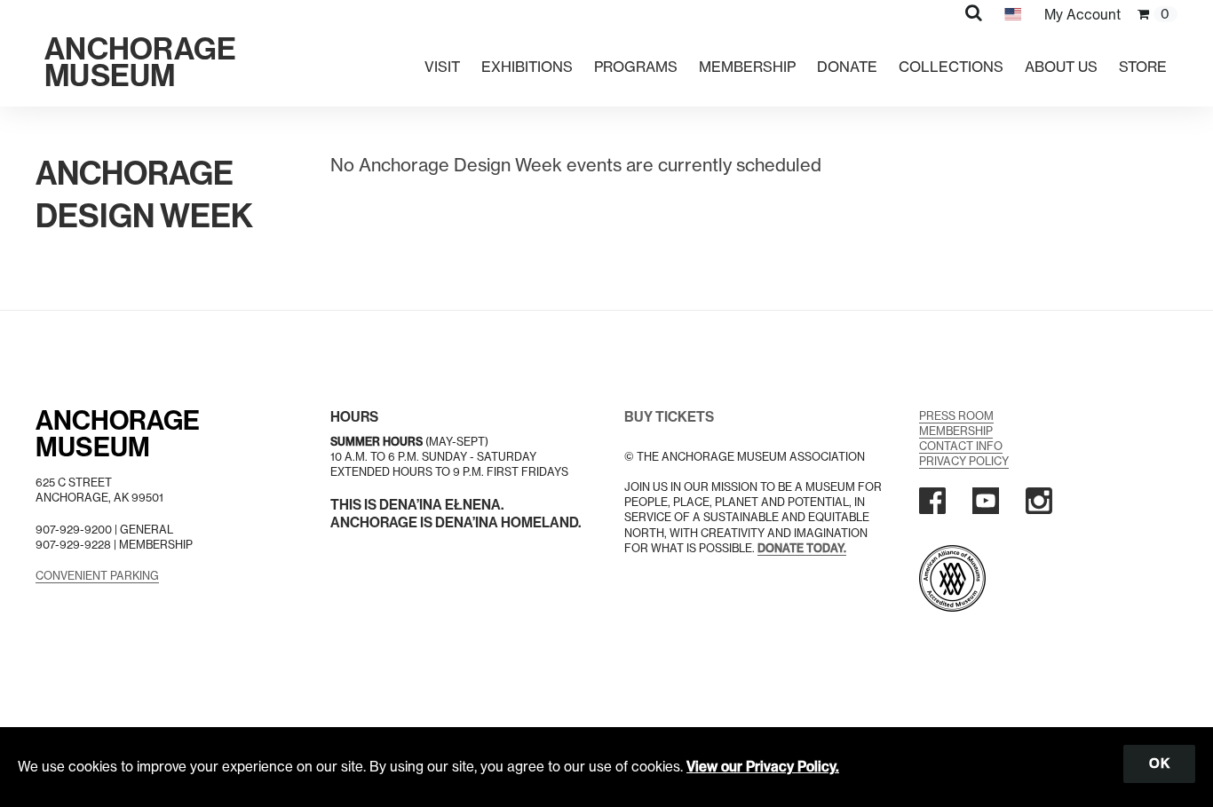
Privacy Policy (964, 461)
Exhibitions (527, 66)
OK (1159, 763)
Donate (847, 66)
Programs (636, 66)
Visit (442, 66)
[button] (973, 12)
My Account (1082, 14)
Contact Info (961, 446)
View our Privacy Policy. (762, 766)
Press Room (956, 416)
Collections (951, 66)
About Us (1061, 66)
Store (1143, 66)
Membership (747, 66)
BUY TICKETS (669, 416)
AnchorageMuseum (118, 434)
